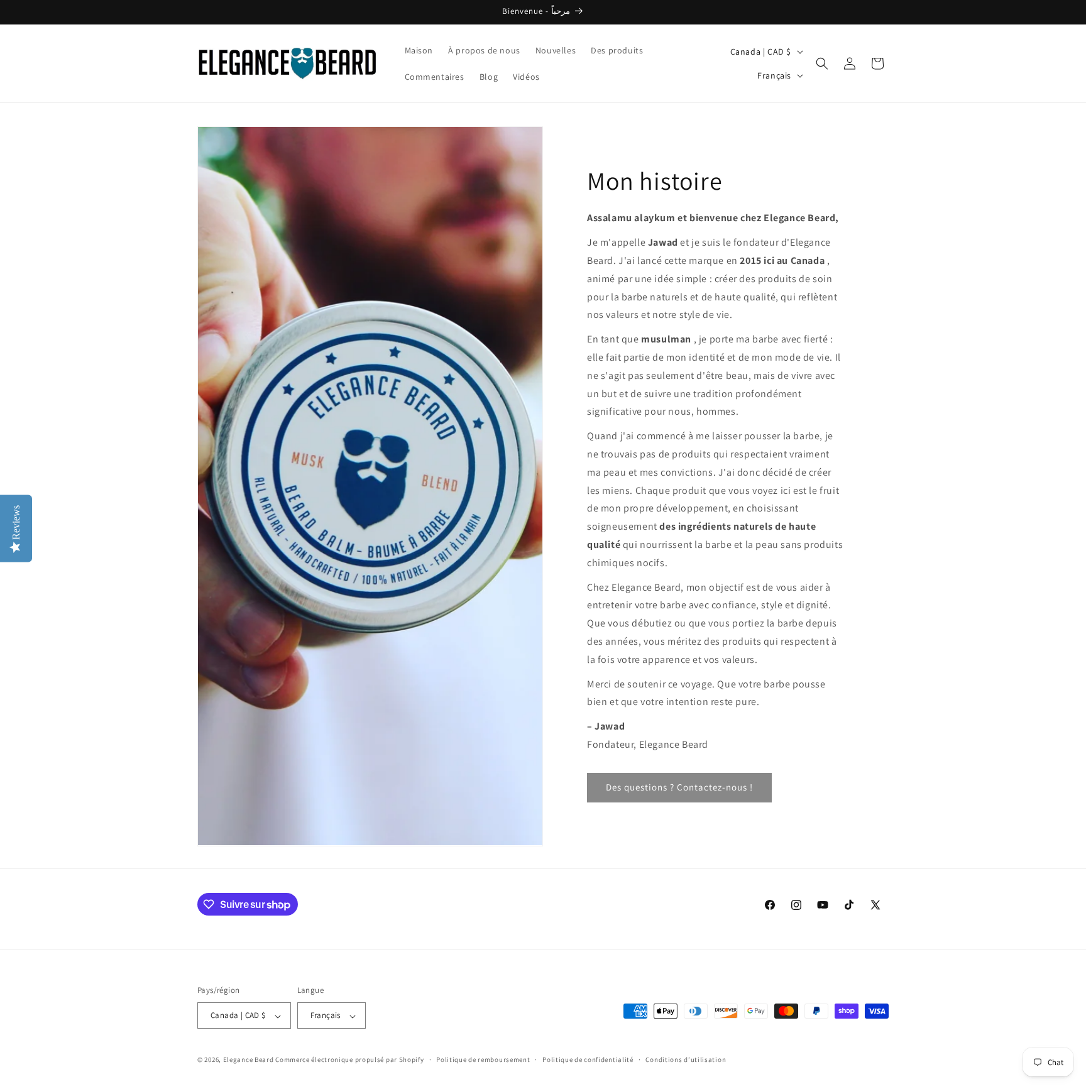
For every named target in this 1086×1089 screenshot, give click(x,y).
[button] (822, 63)
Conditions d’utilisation (685, 1059)
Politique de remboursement (483, 1059)
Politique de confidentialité (588, 1059)
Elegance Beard (249, 1060)
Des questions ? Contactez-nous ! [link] (679, 787)
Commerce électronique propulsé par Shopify (349, 1060)
